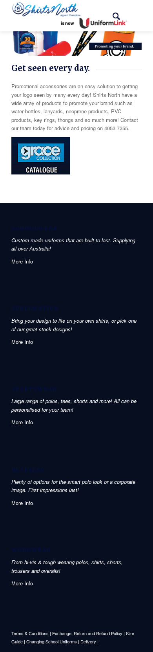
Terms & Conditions (30, 633)
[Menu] (131, 15)
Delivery (88, 641)
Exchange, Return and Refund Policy (87, 633)
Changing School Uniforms (51, 641)
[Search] (112, 15)
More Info (22, 261)
